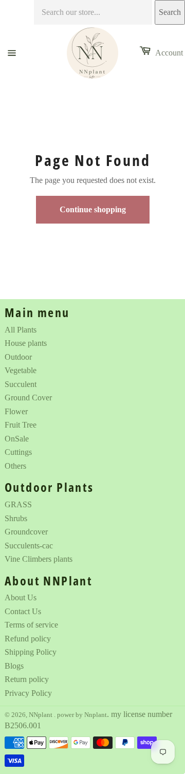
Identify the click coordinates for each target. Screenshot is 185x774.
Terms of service (31, 624)
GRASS (18, 504)
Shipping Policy (31, 652)
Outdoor (18, 357)
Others (15, 466)
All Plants (20, 329)
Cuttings (18, 452)
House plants (26, 343)
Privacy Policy (28, 693)
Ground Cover (28, 397)
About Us (20, 597)
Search (170, 12)
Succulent (20, 384)
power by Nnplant (82, 714)
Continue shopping (93, 209)
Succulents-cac (29, 545)
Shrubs (16, 518)
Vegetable (20, 370)
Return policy (27, 679)
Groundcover (26, 531)
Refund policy (28, 638)
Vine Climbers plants (38, 559)
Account (169, 52)
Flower (16, 411)
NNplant (41, 714)
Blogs (14, 665)
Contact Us (23, 611)
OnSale (17, 438)
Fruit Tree (20, 424)
